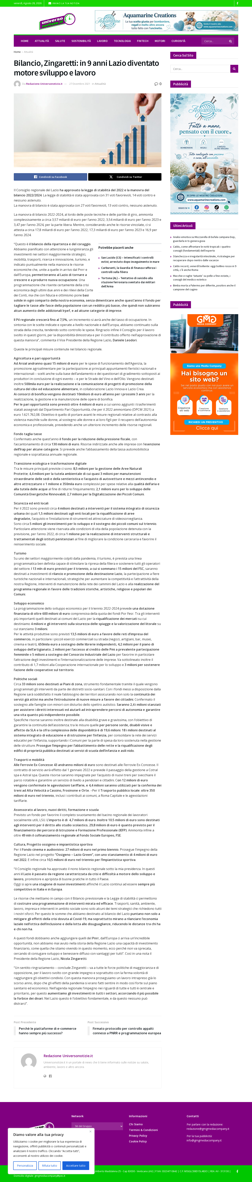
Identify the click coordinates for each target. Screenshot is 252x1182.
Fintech (142, 41)
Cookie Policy (138, 1141)
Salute (60, 41)
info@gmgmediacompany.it (204, 1140)
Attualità (42, 41)
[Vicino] (90, 1131)
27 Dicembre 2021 (79, 83)
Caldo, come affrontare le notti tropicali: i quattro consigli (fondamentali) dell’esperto (202, 248)
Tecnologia (122, 41)
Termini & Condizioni (143, 1130)
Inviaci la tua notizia (66, 3)
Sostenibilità (81, 41)
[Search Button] (230, 41)
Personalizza (25, 1165)
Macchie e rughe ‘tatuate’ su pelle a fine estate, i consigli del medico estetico (201, 277)
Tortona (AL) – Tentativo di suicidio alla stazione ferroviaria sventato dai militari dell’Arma (128, 282)
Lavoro (102, 41)
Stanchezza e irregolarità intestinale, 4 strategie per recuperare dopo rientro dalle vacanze (204, 258)
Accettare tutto (75, 1165)
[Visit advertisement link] (166, 20)
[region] (51, 1151)
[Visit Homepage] (51, 21)
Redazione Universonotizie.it (44, 83)
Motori (160, 41)
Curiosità (178, 41)
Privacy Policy (138, 1135)
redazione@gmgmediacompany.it (208, 1129)
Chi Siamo (136, 1124)
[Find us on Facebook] (237, 3)
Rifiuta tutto (49, 1165)
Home (25, 41)
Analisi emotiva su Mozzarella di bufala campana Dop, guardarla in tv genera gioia (204, 239)
